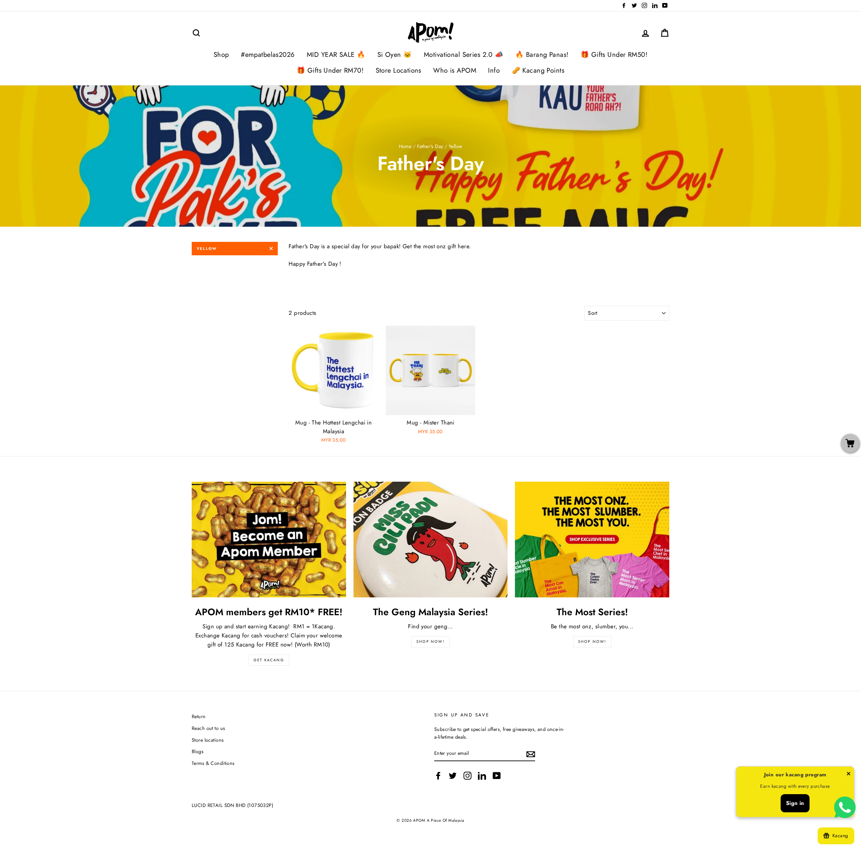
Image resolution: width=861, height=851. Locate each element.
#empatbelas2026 (268, 55)
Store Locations (398, 70)
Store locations (208, 740)
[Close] (848, 775)
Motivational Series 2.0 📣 (463, 55)
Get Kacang (269, 660)
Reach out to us (208, 728)
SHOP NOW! (430, 641)
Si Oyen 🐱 (394, 55)
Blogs (197, 751)
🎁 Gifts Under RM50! (614, 55)
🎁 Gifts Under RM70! (330, 70)
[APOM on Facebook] (438, 775)
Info (494, 70)
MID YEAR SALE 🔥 (336, 55)
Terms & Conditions (213, 763)
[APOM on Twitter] (453, 775)
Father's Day (430, 146)
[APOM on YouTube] (497, 775)
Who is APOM (454, 70)
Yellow (207, 248)
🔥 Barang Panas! (541, 55)
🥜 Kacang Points (538, 70)
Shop (221, 55)
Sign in (795, 803)
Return (199, 716)
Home (405, 146)
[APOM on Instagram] (467, 775)
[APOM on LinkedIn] (482, 775)
